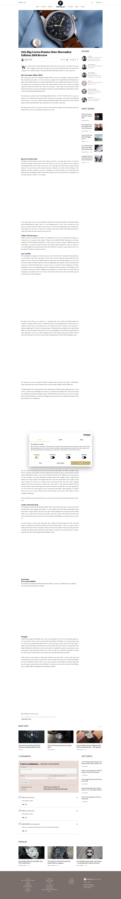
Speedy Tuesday (50, 880)
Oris (30, 719)
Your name (22, 775)
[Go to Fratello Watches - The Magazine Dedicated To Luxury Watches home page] (60, 1)
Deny (40, 463)
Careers (28, 883)
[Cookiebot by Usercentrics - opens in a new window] (84, 435)
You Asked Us (49, 885)
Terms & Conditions (89, 886)
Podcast (71, 6)
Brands (50, 6)
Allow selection (60, 463)
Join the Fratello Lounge (28, 880)
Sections (43, 6)
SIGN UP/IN (98, 2)
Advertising (28, 885)
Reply (26, 804)
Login (23, 789)
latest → (100, 726)
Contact (28, 891)
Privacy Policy (88, 887)
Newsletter (28, 889)
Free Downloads (27, 886)
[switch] (53, 457)
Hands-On (49, 882)
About (76, 6)
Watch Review (25, 719)
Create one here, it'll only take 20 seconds (56, 789)
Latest (37, 6)
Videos (82, 6)
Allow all (81, 463)
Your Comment (23, 767)
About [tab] (81, 439)
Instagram (71, 882)
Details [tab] (60, 439)
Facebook (71, 880)
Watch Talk (50, 886)
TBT (49, 883)
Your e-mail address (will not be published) (57, 775)
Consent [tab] (39, 439)
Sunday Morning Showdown (49, 889)
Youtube (71, 883)
